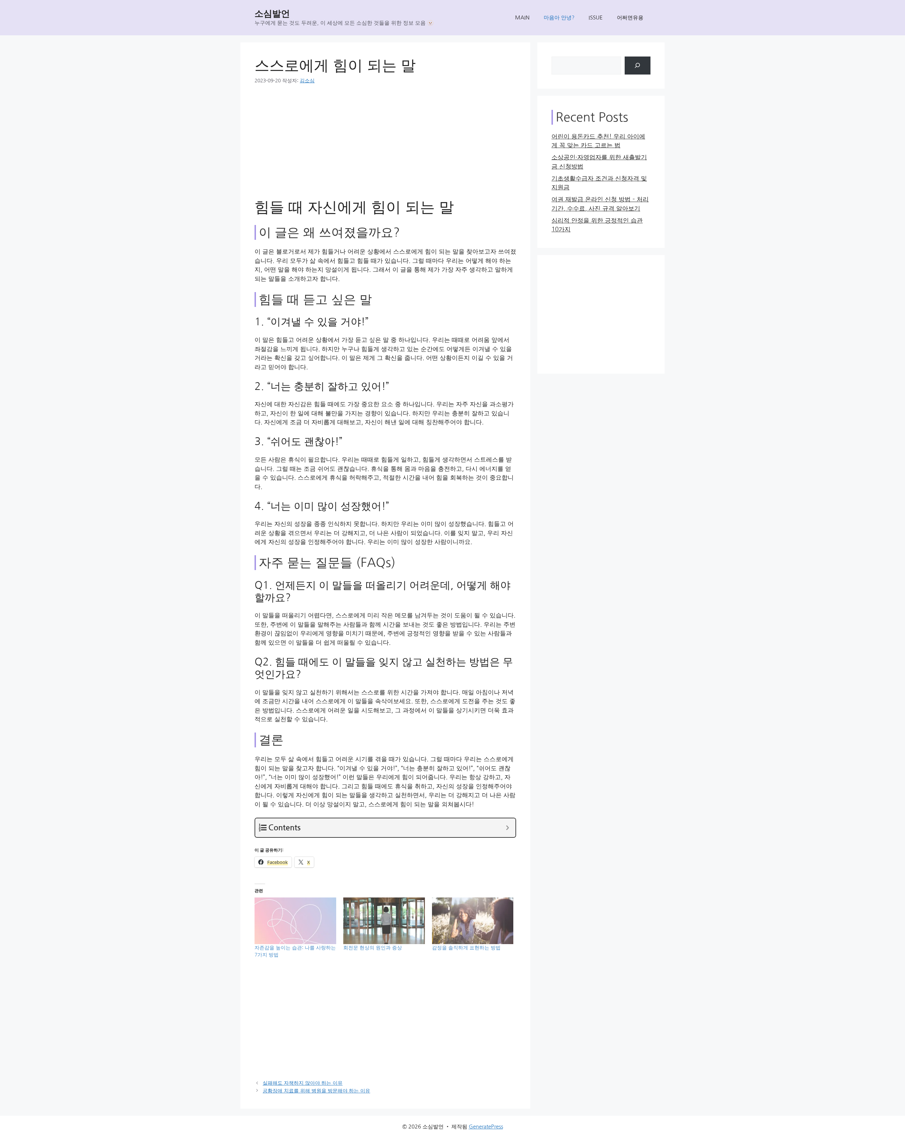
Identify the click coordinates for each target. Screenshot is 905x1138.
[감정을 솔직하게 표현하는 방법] (473, 920)
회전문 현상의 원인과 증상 (372, 947)
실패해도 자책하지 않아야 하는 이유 (303, 1082)
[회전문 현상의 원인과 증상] (384, 920)
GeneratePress (486, 1126)
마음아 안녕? (559, 17)
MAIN (522, 17)
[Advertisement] (385, 145)
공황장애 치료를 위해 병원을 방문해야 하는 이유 (316, 1090)
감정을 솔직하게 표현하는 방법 (466, 947)
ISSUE (596, 17)
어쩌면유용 (630, 17)
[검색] (637, 66)
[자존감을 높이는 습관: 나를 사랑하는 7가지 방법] (295, 920)
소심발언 (272, 13)
